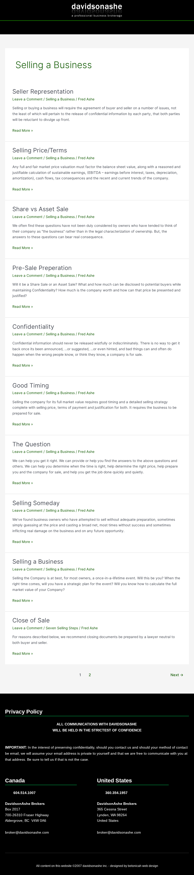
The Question (31, 444)
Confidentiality (33, 326)
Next (177, 675)
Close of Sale (31, 620)
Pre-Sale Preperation (42, 267)
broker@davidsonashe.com (27, 832)
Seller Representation (43, 91)
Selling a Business (60, 99)
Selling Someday (36, 503)
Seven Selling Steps (62, 628)
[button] (97, 27)
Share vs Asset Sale (40, 209)
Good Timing (30, 385)
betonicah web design (143, 866)
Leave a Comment (27, 99)
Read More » (22, 130)
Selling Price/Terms (39, 150)
